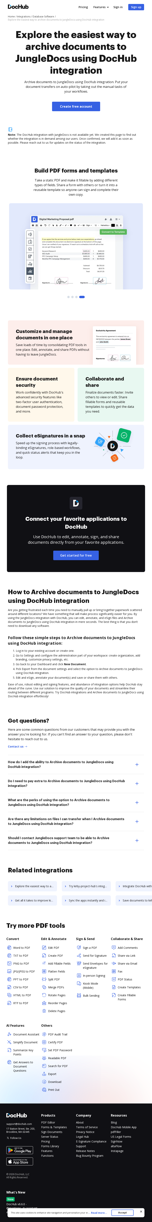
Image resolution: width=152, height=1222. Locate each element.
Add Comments (128, 948)
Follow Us (15, 1138)
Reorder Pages (57, 1003)
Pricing (83, 7)
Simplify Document (25, 1042)
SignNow (116, 1141)
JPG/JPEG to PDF (24, 971)
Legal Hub (82, 1137)
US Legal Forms (121, 1137)
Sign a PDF (90, 948)
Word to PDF (21, 948)
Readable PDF (57, 1058)
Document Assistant (26, 1034)
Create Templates (129, 987)
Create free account (76, 106)
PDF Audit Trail (57, 1034)
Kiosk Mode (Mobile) (90, 986)
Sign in (118, 7)
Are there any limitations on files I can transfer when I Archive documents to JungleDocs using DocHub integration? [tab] (66, 821)
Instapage (117, 1151)
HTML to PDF (22, 995)
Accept (122, 1212)
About (80, 1122)
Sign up (136, 7)
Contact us (16, 746)
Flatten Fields (56, 971)
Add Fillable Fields (59, 963)
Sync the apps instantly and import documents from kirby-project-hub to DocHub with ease (90, 900)
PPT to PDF (20, 979)
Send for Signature (95, 955)
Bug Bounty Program (89, 1155)
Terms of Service (87, 1127)
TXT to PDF (20, 955)
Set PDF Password (60, 1050)
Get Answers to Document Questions (23, 1066)
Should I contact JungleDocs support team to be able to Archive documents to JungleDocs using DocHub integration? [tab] (58, 840)
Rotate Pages (57, 995)
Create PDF (55, 955)
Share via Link (126, 955)
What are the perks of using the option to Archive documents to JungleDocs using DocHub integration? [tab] (59, 802)
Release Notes (85, 1151)
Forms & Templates (54, 1127)
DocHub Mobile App (124, 1127)
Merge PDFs (56, 987)
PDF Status (125, 979)
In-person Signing (94, 975)
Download (54, 1082)
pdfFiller (116, 1132)
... (97, 1212)
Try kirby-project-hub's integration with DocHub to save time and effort (90, 886)
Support (81, 1146)
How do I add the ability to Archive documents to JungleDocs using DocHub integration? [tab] (60, 764)
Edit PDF (53, 948)
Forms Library (50, 1146)
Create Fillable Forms (127, 997)
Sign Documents (51, 1132)
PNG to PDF (21, 963)
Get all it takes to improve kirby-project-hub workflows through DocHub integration (36, 900)
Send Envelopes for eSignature (95, 966)
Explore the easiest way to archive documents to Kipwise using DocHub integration (36, 886)
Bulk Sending (91, 995)
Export (52, 1074)
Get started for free (76, 555)
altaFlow (116, 1146)
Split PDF (54, 979)
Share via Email (127, 963)
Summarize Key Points (23, 1052)
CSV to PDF (20, 987)
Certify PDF (55, 1042)
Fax (120, 971)
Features (99, 7)
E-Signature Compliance (91, 1141)
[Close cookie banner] (141, 1211)
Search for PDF (58, 1066)
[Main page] (18, 7)
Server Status (49, 1137)
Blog (114, 1122)
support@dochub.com (19, 1124)
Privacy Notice (85, 1132)
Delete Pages (56, 1011)
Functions (47, 1155)
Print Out (54, 1090)
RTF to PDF (20, 1003)
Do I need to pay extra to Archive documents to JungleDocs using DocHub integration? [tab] (66, 783)
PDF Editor (48, 1122)
